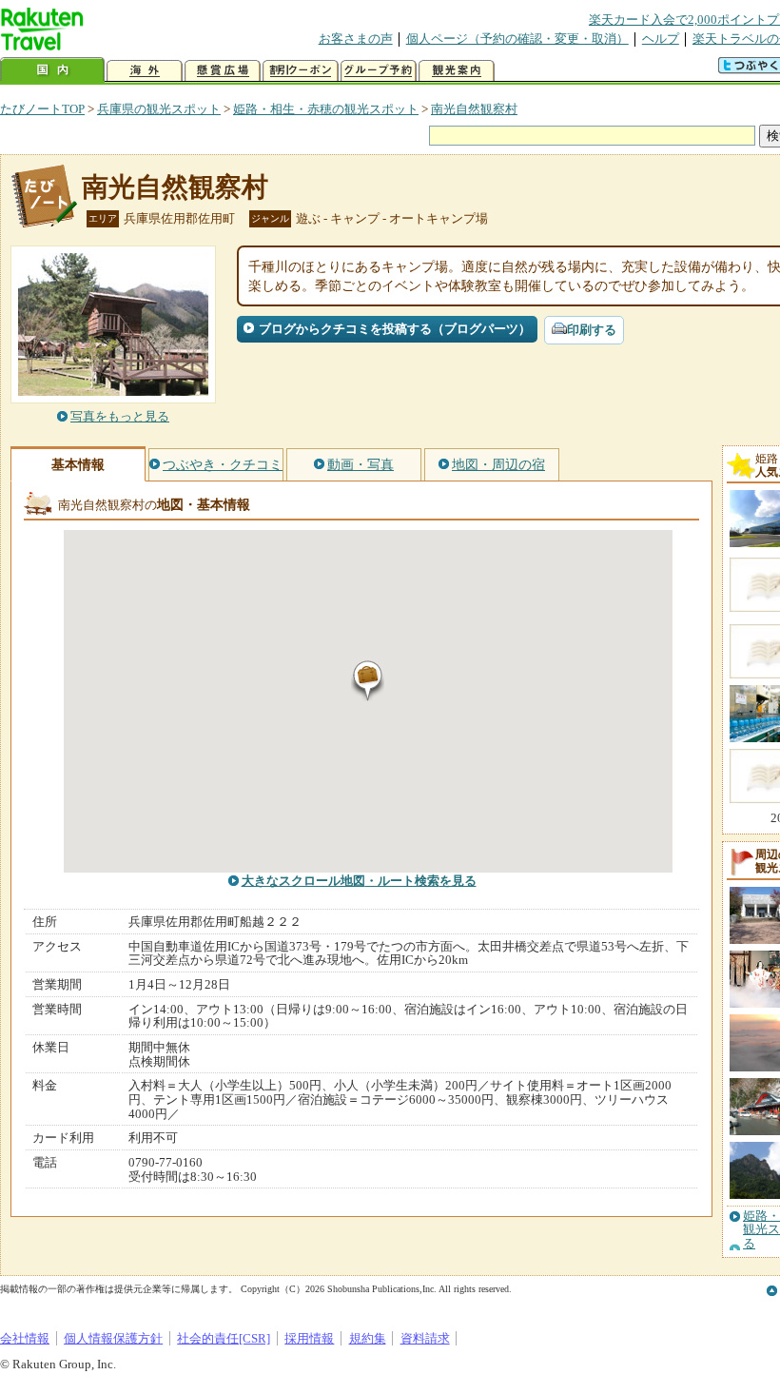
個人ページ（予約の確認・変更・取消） (517, 38)
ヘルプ (660, 38)
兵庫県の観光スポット (159, 109)
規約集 (367, 1338)
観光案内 (457, 71)
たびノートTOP (42, 109)
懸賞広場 (223, 71)
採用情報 (309, 1338)
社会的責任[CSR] (223, 1338)
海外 (145, 71)
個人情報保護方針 (113, 1338)
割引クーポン (301, 71)
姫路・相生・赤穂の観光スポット (326, 109)
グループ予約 (379, 71)
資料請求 (425, 1338)
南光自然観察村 (474, 109)
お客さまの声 (356, 38)
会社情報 (24, 1338)
